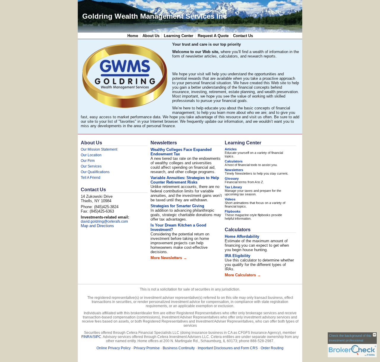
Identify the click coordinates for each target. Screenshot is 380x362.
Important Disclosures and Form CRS (228, 348)
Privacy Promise (147, 348)
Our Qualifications (95, 172)
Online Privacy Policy (113, 348)
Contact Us (243, 36)
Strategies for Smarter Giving (177, 206)
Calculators (234, 161)
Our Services (91, 166)
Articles (231, 149)
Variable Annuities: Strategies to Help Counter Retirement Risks (185, 180)
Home (132, 36)
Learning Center (178, 36)
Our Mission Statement (99, 149)
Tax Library (233, 187)
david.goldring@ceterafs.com (104, 221)
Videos (230, 199)
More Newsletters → (169, 258)
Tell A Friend (90, 178)
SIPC (97, 337)
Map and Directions (97, 226)
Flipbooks (232, 211)
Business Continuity (179, 348)
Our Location (91, 155)
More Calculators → (243, 275)
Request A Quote (213, 36)
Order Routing (272, 348)
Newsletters (164, 142)
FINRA (86, 337)
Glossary (232, 178)
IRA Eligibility (237, 255)
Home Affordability (242, 236)
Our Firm (88, 161)
